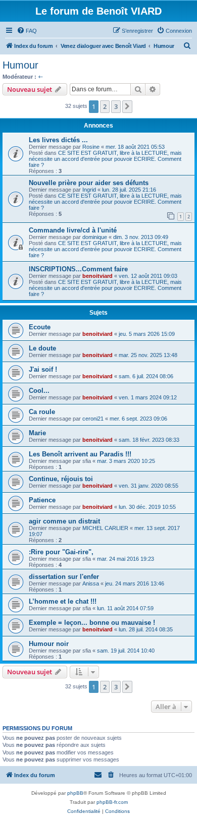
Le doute (42, 348)
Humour (20, 65)
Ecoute (40, 327)
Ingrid (89, 190)
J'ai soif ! (43, 369)
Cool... (39, 390)
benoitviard (97, 276)
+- (40, 77)
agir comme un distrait (64, 521)
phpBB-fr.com (112, 802)
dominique (94, 237)
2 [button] (105, 106)
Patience (42, 500)
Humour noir (49, 644)
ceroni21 (93, 419)
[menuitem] (27, 31)
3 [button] (116, 106)
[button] (127, 106)
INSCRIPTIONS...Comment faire (78, 269)
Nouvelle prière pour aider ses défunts (89, 183)
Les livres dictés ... (58, 140)
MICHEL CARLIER (105, 528)
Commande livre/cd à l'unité (73, 230)
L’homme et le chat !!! (62, 601)
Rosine (91, 147)
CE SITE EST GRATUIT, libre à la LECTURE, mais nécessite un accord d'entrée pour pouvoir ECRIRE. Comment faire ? (105, 159)
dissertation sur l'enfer (64, 576)
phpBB (75, 793)
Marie (37, 433)
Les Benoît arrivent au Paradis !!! (80, 454)
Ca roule (42, 412)
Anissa (90, 583)
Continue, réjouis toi (61, 479)
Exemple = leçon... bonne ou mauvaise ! (92, 622)
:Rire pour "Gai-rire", (61, 552)
